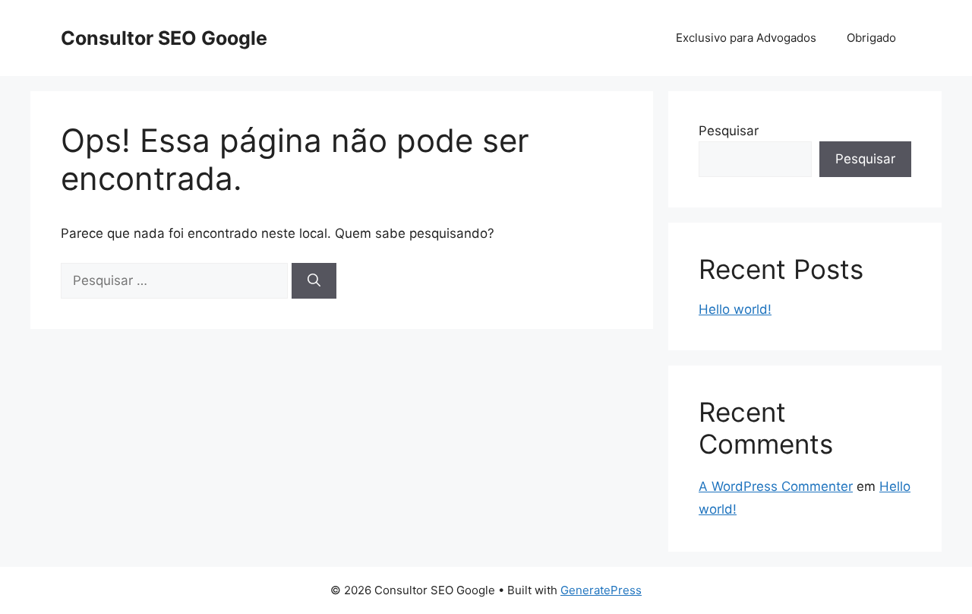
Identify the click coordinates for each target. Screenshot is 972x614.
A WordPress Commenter (776, 486)
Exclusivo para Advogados (746, 37)
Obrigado (871, 37)
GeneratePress (601, 590)
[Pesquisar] (314, 281)
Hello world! (735, 309)
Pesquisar (729, 130)
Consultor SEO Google (164, 38)
